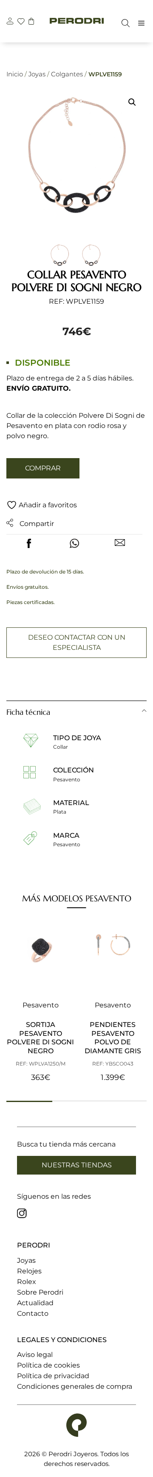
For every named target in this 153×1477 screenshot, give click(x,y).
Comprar (43, 468)
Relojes (29, 1271)
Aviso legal (35, 1355)
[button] (132, 102)
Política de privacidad (53, 1376)
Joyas (36, 74)
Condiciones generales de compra (74, 1386)
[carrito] (31, 22)
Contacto (32, 1313)
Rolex (26, 1282)
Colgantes (67, 74)
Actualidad (35, 1303)
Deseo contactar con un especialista (76, 642)
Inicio (14, 74)
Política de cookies (48, 1365)
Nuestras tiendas (77, 1165)
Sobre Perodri (40, 1292)
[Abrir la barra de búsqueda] (123, 23)
